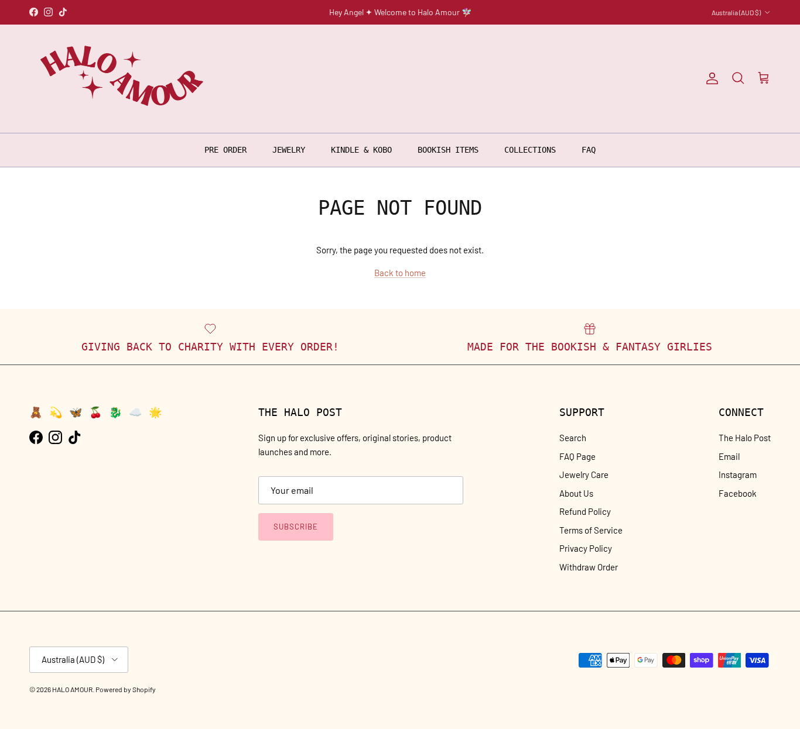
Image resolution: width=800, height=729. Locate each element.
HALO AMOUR (72, 689)
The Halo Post (745, 437)
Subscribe (295, 526)
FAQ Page (577, 456)
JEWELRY (288, 149)
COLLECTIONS (530, 149)
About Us (576, 493)
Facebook (738, 493)
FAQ (589, 149)
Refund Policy (585, 511)
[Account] (709, 78)
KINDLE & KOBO (361, 149)
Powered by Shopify (125, 689)
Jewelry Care (583, 474)
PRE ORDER (225, 149)
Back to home (400, 272)
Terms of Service (591, 530)
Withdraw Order (588, 567)
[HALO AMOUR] (124, 78)
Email (729, 456)
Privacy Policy (585, 548)
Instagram (738, 474)
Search (572, 437)
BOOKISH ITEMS (448, 149)
